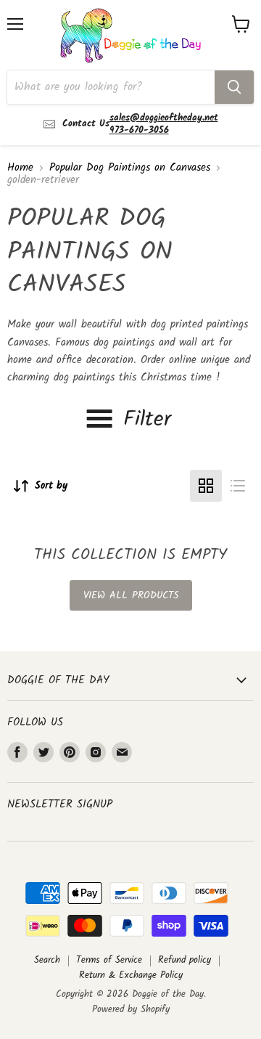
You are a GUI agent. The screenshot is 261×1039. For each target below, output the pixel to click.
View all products (130, 595)
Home (20, 168)
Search (47, 960)
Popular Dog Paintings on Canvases (129, 168)
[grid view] (206, 486)
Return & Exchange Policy (131, 975)
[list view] (238, 486)
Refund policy (184, 960)
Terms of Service (109, 960)
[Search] (234, 87)
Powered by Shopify (131, 1009)
